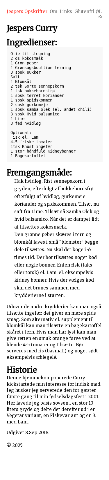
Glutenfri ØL (88, 11)
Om (53, 11)
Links (66, 11)
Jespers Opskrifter (27, 11)
